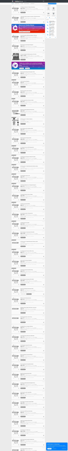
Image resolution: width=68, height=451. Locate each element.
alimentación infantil (31, 179)
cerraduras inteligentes (34, 264)
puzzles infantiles (28, 358)
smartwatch (27, 283)
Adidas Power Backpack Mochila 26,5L (26, 420)
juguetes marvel (26, 311)
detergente (25, 349)
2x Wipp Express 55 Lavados (24, 222)
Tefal (26, 198)
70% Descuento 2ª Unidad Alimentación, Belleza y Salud (29, 241)
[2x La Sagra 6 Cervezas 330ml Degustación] (16, 149)
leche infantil (27, 179)
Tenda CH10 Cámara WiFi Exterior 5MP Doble (27, 335)
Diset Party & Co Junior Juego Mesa (25, 392)
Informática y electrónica (23, 58)
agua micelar (27, 104)
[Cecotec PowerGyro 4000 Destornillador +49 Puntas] (16, 37)
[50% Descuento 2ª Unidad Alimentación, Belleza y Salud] (16, 168)
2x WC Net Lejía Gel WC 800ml (25, 203)
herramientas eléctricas (34, 39)
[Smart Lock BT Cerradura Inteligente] (16, 262)
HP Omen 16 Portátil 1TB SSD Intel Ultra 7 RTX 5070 (28, 54)
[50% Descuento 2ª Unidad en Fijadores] (16, 121)
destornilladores (29, 39)
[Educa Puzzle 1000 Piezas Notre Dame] (16, 413)
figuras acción (29, 311)
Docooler (33, 217)
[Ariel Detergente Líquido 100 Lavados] (16, 347)
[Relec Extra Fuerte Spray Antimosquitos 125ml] (16, 74)
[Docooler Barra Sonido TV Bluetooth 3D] (16, 215)
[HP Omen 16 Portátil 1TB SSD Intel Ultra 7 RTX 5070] (16, 56)
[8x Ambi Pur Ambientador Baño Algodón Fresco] (16, 385)
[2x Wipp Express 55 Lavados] (16, 225)
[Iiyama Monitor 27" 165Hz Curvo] (16, 432)
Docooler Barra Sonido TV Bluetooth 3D (26, 213)
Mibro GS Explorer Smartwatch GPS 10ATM (27, 279)
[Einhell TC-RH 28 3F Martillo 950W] (16, 140)
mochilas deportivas (34, 424)
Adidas (26, 424)
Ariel (27, 349)
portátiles (28, 58)
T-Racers (26, 20)
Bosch (26, 132)
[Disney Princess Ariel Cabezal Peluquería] (16, 47)
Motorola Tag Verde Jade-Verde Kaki (26, 90)
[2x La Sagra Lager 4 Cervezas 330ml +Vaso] (16, 253)
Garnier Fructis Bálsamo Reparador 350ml (26, 288)
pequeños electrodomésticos (30, 132)
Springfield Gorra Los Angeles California (26, 326)
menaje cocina (30, 198)
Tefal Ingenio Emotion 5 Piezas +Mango (26, 194)
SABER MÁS (64, 448)
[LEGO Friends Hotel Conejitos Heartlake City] (16, 441)
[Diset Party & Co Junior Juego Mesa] (16, 394)
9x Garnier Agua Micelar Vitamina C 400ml (26, 100)
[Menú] (13, 1)
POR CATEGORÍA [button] (26, 3)
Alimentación (22, 151)
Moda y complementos (23, 330)
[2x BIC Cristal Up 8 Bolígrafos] (16, 83)
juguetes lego (32, 443)
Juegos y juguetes (23, 20)
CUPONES (21, 3)
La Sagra (25, 151)
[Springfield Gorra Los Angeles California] (16, 328)
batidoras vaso (35, 132)
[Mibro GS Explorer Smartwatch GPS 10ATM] (16, 281)
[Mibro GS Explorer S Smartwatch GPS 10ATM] (16, 234)
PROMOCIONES (17, 3)
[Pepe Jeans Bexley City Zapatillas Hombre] (16, 366)
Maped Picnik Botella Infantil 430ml (25, 373)
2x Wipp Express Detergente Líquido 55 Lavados (27, 156)
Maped (25, 377)
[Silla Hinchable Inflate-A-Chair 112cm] (16, 319)
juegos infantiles (30, 396)
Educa (25, 358)
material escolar (29, 85)
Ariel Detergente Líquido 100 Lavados (26, 345)
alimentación (32, 169)
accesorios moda (30, 330)
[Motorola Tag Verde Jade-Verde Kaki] (16, 93)
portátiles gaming (31, 58)
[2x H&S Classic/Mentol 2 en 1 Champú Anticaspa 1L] (16, 187)
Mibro (29, 283)
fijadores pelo (29, 122)
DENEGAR (54, 448)
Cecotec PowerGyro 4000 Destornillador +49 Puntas (28, 35)
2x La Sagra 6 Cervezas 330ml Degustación (27, 147)
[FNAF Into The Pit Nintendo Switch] (16, 300)
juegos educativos (32, 358)
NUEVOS (13, 3)
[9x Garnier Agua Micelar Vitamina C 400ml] (16, 102)
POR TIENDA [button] (32, 3)
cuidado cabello (26, 122)
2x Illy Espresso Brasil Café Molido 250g (26, 269)
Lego (25, 443)
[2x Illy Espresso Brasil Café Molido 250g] (16, 272)
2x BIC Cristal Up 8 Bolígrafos (24, 81)
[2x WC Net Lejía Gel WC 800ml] (16, 206)
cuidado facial (30, 104)
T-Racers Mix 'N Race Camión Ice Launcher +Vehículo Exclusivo (30, 16)
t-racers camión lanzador (29, 20)
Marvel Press (33, 311)
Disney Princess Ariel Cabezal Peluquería (26, 44)
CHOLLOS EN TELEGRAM (52, 3)
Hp (26, 58)
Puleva (24, 179)
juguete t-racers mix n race (35, 20)
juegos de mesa (26, 396)
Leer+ (26, 10)
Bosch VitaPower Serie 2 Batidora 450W (26, 128)
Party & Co (33, 396)
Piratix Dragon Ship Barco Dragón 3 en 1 (26, 448)
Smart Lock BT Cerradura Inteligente (26, 260)
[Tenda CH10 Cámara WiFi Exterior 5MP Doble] (16, 338)
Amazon (37, 8)
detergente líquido (30, 349)
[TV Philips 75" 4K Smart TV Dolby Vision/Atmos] (16, 9)
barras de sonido (28, 217)
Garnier (25, 104)
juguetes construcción (28, 443)
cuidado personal (29, 169)
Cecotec (27, 39)
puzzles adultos (28, 415)
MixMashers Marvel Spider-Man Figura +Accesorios (28, 307)
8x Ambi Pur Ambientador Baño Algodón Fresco (27, 382)
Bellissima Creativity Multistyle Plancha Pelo (27, 109)
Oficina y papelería (23, 85)
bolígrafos (27, 85)
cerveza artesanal (28, 151)
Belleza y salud (22, 104)
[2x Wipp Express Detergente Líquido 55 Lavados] (16, 159)
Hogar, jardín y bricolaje (23, 39)
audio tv (30, 217)
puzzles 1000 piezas (32, 415)
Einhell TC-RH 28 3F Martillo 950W (25, 137)
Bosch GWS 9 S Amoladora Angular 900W (26, 401)
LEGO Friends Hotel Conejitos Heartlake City (27, 439)
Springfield (27, 330)
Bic (25, 85)
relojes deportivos (32, 283)
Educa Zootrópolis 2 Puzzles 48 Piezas (26, 354)
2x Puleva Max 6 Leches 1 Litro (25, 175)
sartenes (28, 198)
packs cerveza (31, 151)
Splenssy (30, 264)
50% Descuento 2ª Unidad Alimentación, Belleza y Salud (29, 166)
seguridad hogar (27, 264)
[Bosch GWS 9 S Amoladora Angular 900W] (16, 404)
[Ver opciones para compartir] (43, 12)
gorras (32, 330)
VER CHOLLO (23, 12)
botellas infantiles (32, 377)
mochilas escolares (29, 424)
